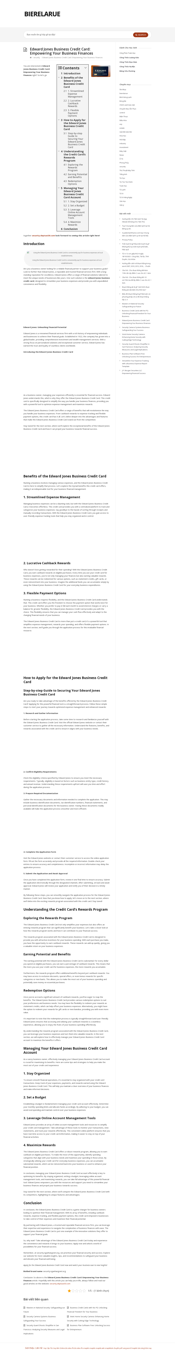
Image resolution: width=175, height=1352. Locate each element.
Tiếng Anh (123, 174)
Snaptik (134, 1348)
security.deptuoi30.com (43, 235)
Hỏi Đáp (123, 139)
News (122, 155)
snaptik (86, 1348)
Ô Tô (121, 159)
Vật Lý (122, 205)
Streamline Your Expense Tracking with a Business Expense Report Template (135, 364)
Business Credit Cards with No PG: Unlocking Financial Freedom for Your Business (136, 313)
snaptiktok (109, 1348)
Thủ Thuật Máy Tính (127, 170)
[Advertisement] (66, 307)
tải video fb (69, 1348)
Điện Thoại (124, 116)
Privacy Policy (127, 240)
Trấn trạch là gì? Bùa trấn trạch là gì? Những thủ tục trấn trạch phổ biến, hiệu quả (135, 247)
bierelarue (124, 93)
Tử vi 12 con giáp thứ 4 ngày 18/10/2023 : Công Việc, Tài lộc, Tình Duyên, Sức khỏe (135, 256)
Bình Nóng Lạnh (126, 97)
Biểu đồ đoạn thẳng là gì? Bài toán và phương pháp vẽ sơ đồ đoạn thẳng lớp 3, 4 (136, 297)
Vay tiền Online (59, 1348)
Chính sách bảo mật (127, 105)
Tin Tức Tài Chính (126, 182)
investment (124, 147)
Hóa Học (123, 136)
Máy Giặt (123, 151)
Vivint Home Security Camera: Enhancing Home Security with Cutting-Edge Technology (133, 337)
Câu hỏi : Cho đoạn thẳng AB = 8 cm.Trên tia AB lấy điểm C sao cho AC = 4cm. (136, 280)
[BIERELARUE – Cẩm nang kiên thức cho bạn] (42, 13)
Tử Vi (121, 193)
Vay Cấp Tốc (48, 1348)
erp (121, 124)
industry (123, 143)
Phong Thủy (124, 163)
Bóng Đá (123, 101)
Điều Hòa (123, 120)
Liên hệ (39, 1348)
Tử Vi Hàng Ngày (126, 197)
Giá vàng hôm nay (144, 1348)
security (36, 57)
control (122, 112)
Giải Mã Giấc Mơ (126, 132)
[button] (140, 34)
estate (122, 128)
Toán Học (123, 186)
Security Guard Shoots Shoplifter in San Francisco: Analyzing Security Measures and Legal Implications (43, 1329)
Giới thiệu (29, 1348)
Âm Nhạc (123, 89)
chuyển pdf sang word (122, 1348)
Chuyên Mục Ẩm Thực (128, 109)
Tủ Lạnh (123, 190)
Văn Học (123, 201)
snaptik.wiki (100, 1348)
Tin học (122, 178)
